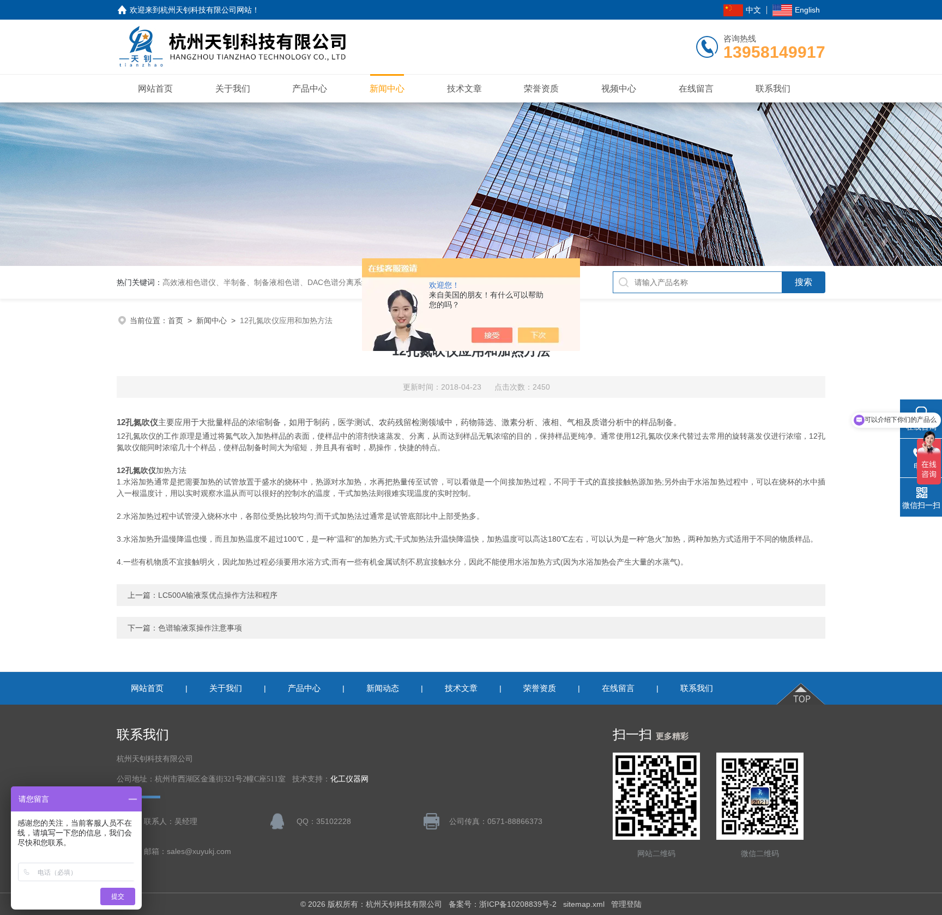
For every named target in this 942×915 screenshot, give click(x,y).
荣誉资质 (541, 88)
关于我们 (232, 88)
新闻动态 (382, 688)
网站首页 (155, 88)
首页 (175, 320)
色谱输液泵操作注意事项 (200, 627)
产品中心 (309, 88)
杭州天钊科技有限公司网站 (206, 9)
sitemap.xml (584, 904)
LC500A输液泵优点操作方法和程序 (217, 595)
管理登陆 (626, 904)
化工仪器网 (349, 779)
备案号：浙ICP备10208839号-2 (503, 904)
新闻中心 (387, 88)
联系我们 (773, 88)
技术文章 (464, 88)
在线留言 (696, 88)
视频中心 (618, 88)
